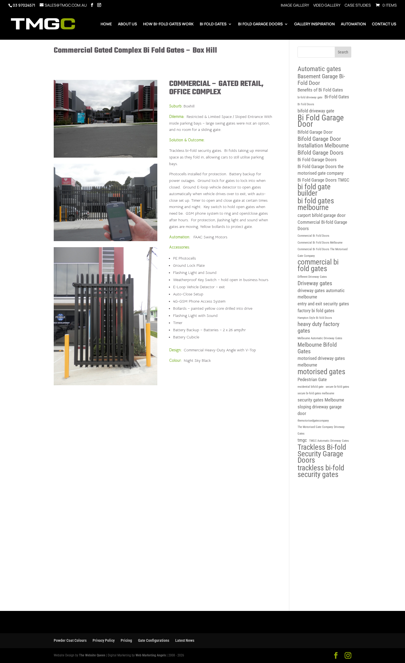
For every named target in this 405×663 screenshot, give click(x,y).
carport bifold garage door (321, 215)
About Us (127, 24)
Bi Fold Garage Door (321, 121)
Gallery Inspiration (314, 24)
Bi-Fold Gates (337, 96)
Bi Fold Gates (213, 24)
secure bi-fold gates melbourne (316, 393)
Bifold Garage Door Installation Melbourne (323, 142)
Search (343, 52)
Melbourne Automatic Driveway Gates (320, 338)
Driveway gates (315, 283)
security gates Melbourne (321, 400)
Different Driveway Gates (312, 277)
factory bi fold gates (316, 310)
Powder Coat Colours (70, 640)
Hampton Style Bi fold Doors (315, 318)
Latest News (184, 640)
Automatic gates (319, 69)
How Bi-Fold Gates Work (168, 24)
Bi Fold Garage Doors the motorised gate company (321, 170)
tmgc (302, 440)
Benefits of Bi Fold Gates (320, 90)
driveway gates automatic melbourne (321, 294)
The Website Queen (92, 655)
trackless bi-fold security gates (321, 471)
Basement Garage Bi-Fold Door (321, 79)
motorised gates (321, 372)
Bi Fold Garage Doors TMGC (323, 180)
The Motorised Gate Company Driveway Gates (321, 430)
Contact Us (384, 24)
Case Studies (358, 5)
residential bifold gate (310, 387)
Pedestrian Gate (312, 379)
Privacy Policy (104, 640)
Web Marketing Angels (151, 655)
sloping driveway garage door (320, 410)
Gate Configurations (153, 640)
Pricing (126, 640)
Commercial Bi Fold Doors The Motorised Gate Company (322, 252)
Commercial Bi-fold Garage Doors (322, 225)
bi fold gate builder (314, 190)
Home (106, 24)
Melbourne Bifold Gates (317, 348)
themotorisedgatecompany (313, 420)
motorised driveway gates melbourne (321, 361)
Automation (353, 24)
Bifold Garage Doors (321, 153)
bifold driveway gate (316, 111)
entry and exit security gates (323, 303)
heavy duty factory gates (318, 327)
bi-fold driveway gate (310, 97)
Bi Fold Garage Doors (260, 24)
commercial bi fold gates (318, 265)
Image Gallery (295, 5)
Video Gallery (327, 5)
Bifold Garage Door (315, 132)
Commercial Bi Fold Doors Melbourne (320, 242)
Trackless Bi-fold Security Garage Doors (322, 454)
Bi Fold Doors (306, 104)
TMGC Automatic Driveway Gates (329, 441)
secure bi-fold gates (337, 387)
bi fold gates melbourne (316, 204)
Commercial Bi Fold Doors (313, 236)
